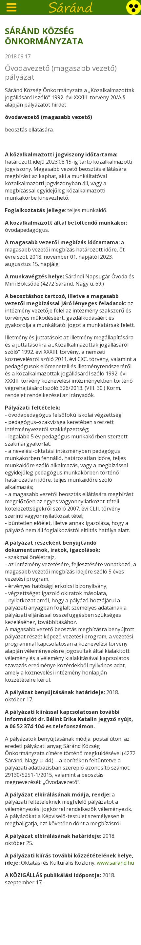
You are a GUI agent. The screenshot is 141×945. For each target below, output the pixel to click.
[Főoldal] (70, 6)
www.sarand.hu (115, 862)
